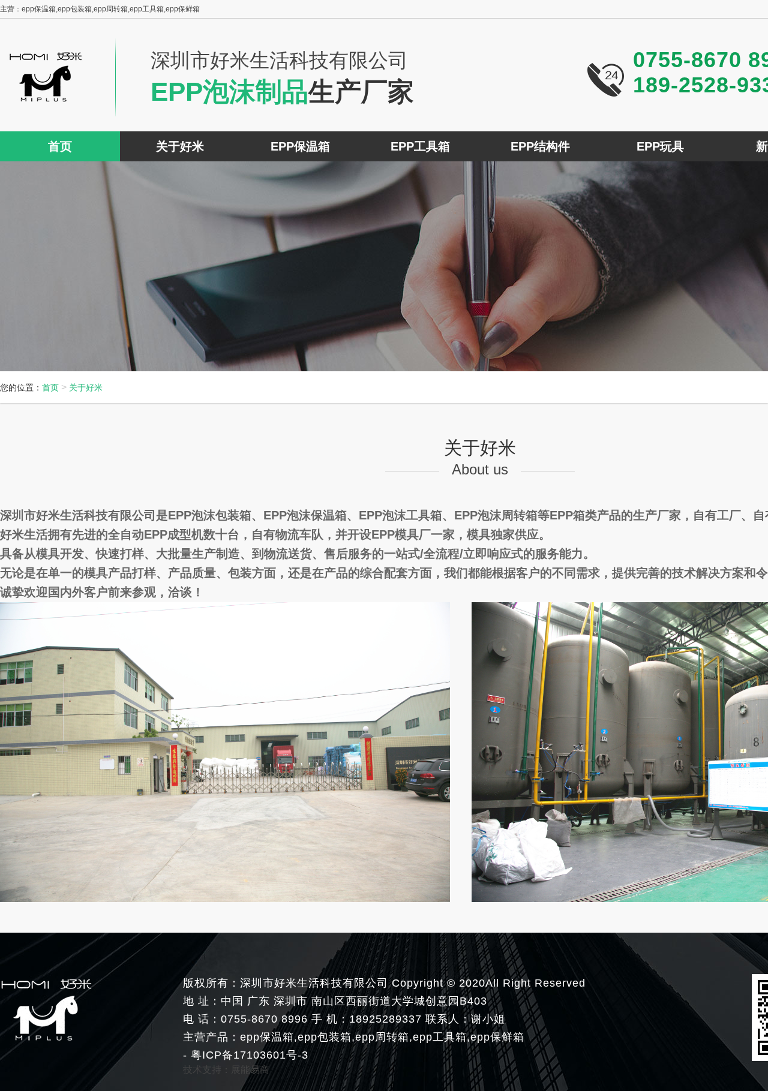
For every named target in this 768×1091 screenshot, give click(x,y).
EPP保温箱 (300, 146)
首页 (60, 146)
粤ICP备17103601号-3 (247, 1055)
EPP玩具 (660, 146)
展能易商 (250, 1070)
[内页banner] (384, 266)
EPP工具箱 (420, 146)
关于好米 (180, 146)
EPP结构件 (540, 146)
